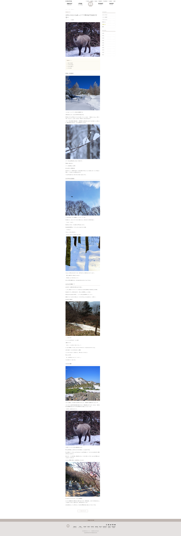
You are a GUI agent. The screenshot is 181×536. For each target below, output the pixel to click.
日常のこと (72, 9)
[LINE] (69, 1)
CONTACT (106, 1)
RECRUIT (100, 1)
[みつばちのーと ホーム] (90, 4)
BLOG (96, 1)
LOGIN (110, 1)
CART (114, 1)
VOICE (88, 1)
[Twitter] (68, 1)
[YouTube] (71, 1)
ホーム (66, 9)
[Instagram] (106, 524)
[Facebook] (67, 1)
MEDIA (92, 1)
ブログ (69, 9)
